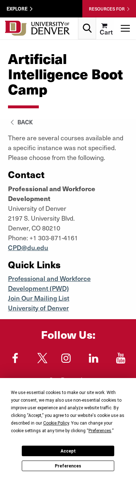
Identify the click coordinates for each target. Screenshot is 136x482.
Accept (68, 451)
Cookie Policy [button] (56, 423)
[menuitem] (105, 28)
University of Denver (38, 307)
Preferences (68, 466)
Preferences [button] (99, 430)
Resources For (107, 9)
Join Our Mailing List (38, 297)
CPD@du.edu (28, 247)
